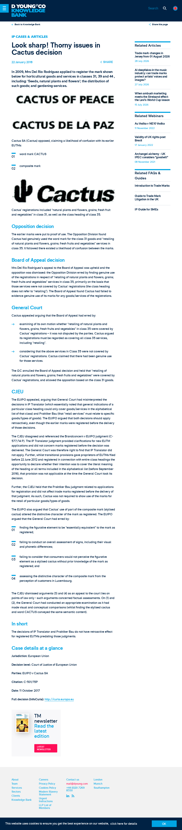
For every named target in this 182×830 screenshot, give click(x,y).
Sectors (16, 791)
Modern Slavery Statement (48, 793)
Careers (43, 779)
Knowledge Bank (21, 800)
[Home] (31, 6)
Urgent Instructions (46, 800)
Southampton (101, 788)
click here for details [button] (123, 824)
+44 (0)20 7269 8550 (75, 789)
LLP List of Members (45, 807)
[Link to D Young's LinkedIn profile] (68, 796)
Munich (98, 783)
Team (15, 783)
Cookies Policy (47, 788)
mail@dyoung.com (77, 783)
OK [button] (164, 824)
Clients (16, 796)
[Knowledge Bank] (31, 13)
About (15, 779)
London (98, 779)
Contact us (72, 779)
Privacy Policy (47, 783)
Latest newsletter (44, 748)
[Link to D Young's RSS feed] (73, 796)
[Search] (165, 8)
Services (17, 788)
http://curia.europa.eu (59, 699)
